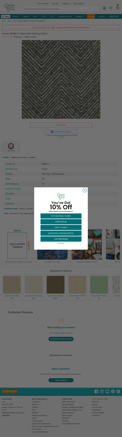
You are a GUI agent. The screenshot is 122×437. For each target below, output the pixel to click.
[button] (61, 216)
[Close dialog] (85, 190)
